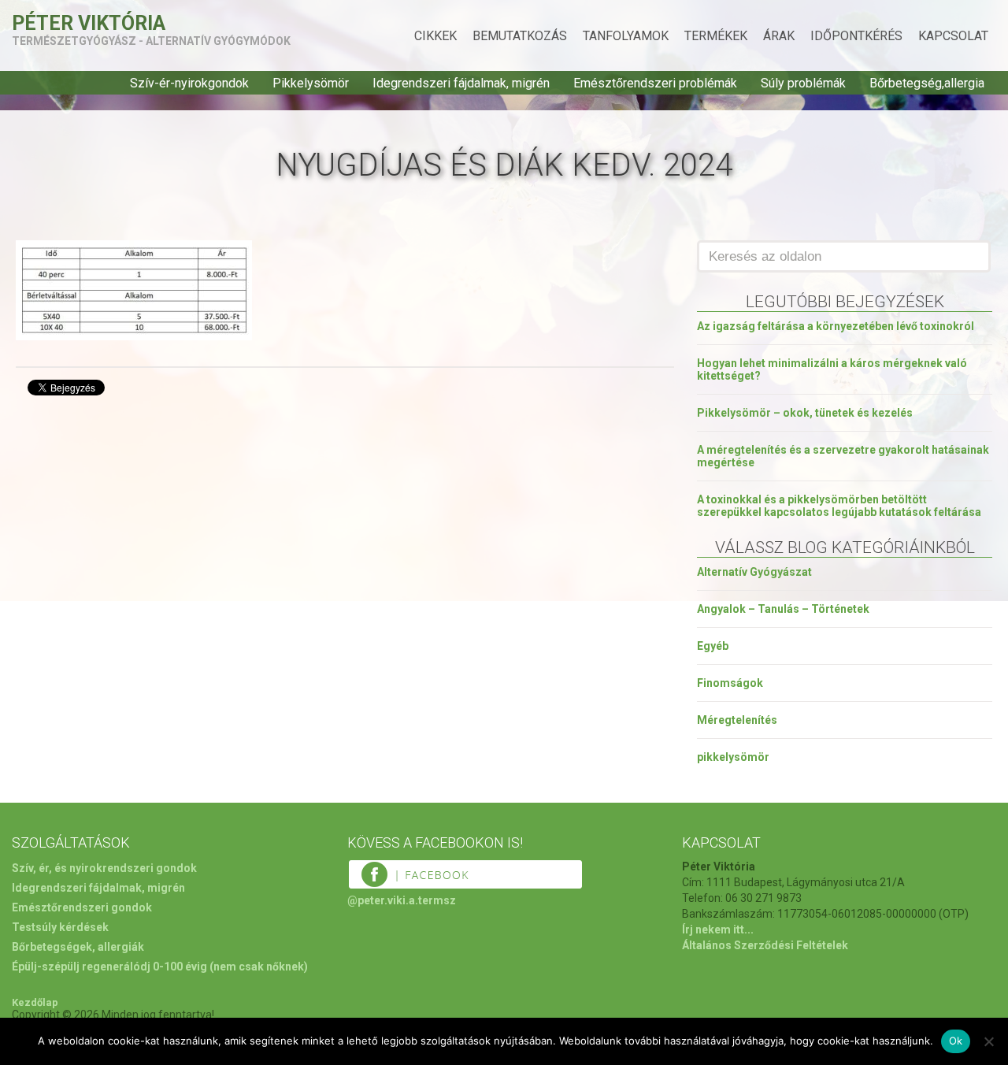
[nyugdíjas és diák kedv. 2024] (134, 335)
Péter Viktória (88, 23)
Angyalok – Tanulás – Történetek (783, 609)
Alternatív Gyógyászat (754, 572)
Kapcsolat (953, 35)
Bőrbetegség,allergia (926, 83)
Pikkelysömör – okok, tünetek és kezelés (805, 412)
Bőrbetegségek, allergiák (78, 947)
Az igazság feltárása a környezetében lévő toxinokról (835, 326)
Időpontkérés (856, 35)
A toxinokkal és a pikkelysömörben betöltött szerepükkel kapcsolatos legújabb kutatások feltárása (839, 505)
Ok (956, 1040)
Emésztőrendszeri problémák (655, 83)
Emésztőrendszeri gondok (82, 907)
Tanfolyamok (626, 35)
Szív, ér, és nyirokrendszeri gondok (104, 868)
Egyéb (712, 646)
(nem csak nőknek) (258, 966)
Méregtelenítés (737, 720)
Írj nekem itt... (718, 929)
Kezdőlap (35, 1002)
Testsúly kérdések (60, 927)
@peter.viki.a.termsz (401, 900)
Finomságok (730, 683)
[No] (988, 1041)
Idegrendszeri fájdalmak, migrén (461, 83)
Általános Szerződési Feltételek (765, 945)
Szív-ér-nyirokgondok (189, 83)
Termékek (715, 35)
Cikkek (435, 35)
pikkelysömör (733, 757)
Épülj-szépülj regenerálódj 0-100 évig (109, 966)
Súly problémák (803, 83)
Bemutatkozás (519, 35)
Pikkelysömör (310, 83)
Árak (779, 35)
